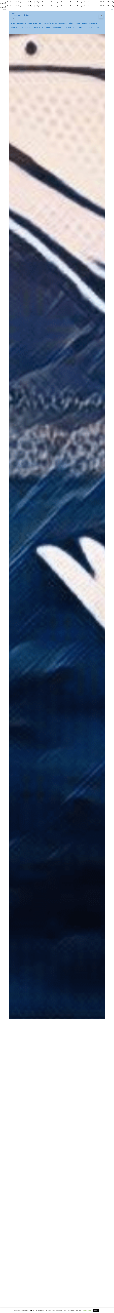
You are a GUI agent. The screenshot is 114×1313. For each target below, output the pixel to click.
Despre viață (69, 28)
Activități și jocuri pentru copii (55, 23)
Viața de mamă (26, 28)
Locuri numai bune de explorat (86, 23)
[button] (12, 32)
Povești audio (38, 28)
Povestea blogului (34, 23)
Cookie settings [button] (87, 1310)
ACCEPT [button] (96, 1310)
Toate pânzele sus (20, 15)
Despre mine (21, 23)
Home (13, 23)
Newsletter (81, 28)
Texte (98, 28)
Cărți (71, 23)
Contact (91, 28)
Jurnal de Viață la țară (54, 28)
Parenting (14, 28)
